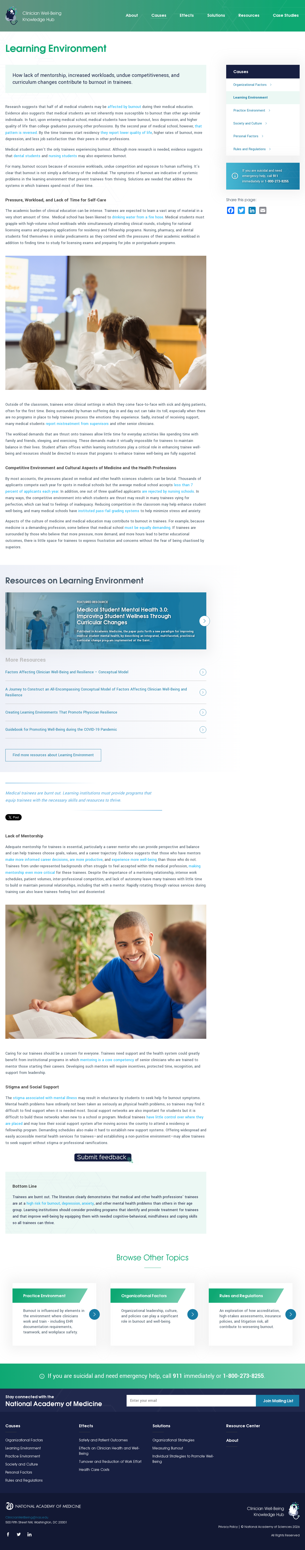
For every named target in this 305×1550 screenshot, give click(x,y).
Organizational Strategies (173, 1440)
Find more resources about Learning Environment (53, 755)
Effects (187, 15)
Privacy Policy (228, 1527)
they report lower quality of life (126, 132)
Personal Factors (245, 136)
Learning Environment (250, 97)
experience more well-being (134, 859)
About (132, 15)
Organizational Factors (250, 84)
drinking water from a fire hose (137, 217)
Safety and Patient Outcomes (103, 1440)
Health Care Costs (94, 1470)
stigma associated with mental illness (45, 1097)
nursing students (63, 155)
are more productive (86, 859)
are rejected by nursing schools (168, 491)
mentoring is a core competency (107, 1059)
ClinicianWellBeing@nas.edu (26, 1517)
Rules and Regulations (249, 149)
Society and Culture (247, 123)
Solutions (216, 15)
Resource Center (243, 1425)
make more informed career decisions (36, 859)
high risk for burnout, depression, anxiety (60, 1203)
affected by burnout (124, 106)
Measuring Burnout (167, 1448)
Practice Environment (249, 110)
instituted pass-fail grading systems (108, 510)
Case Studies (286, 15)
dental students (27, 155)
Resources (248, 15)
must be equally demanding (147, 527)
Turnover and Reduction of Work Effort (110, 1461)
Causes (158, 15)
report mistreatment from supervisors (77, 423)
